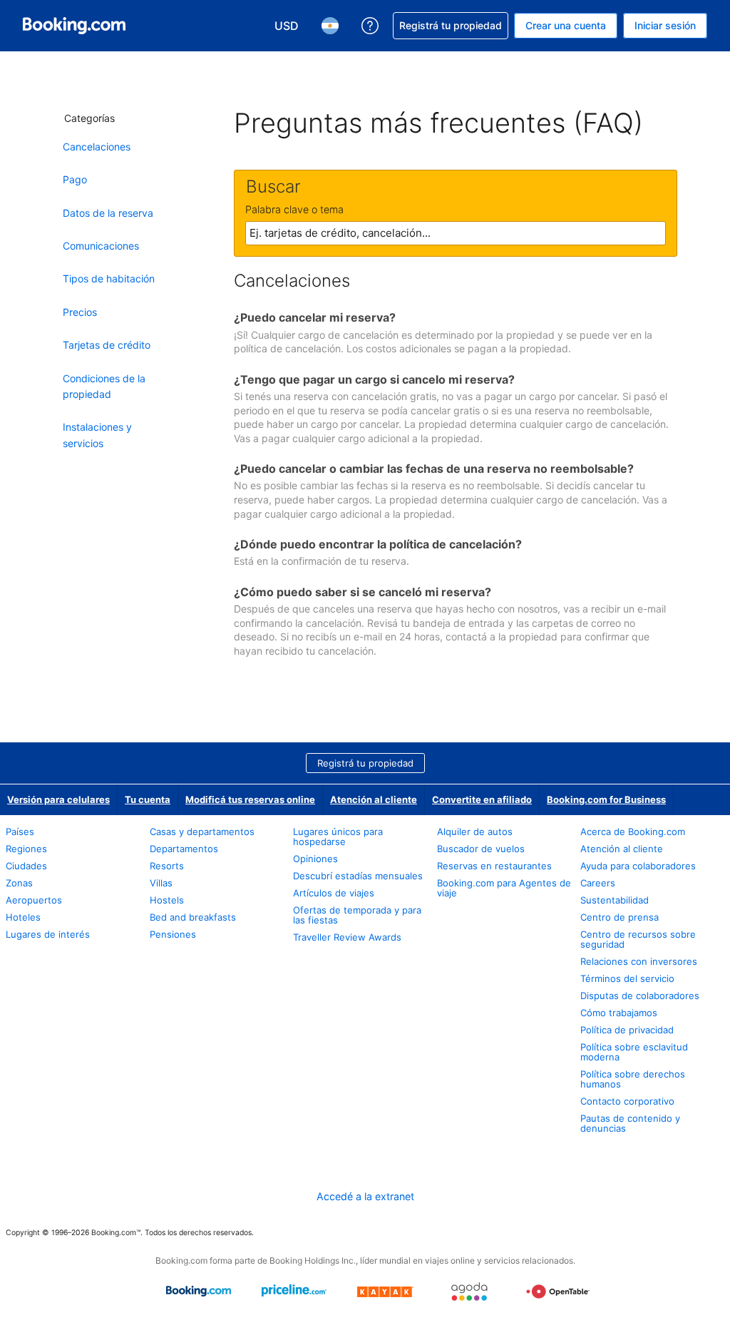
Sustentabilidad (614, 900)
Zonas (19, 883)
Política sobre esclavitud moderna (634, 1052)
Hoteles (23, 917)
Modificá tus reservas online (250, 799)
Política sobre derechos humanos (632, 1079)
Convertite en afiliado (482, 799)
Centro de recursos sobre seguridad (638, 939)
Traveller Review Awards (347, 937)
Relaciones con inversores (638, 961)
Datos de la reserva (108, 213)
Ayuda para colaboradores (638, 865)
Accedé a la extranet (365, 1196)
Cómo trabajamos (618, 1012)
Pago (75, 179)
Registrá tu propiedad (365, 763)
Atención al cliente (373, 799)
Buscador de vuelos (481, 848)
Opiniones (315, 858)
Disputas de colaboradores (639, 995)
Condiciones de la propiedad (104, 386)
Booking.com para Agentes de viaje (504, 888)
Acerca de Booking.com (632, 831)
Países (20, 831)
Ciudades (26, 865)
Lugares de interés (48, 934)
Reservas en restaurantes (494, 865)
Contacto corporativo (627, 1101)
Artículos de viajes (333, 893)
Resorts (167, 865)
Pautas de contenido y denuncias (630, 1123)
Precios (80, 312)
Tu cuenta (147, 799)
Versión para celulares (58, 799)
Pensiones (173, 934)
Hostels (167, 900)
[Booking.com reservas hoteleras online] (74, 25)
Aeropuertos (34, 900)
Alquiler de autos (475, 831)
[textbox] (455, 233)
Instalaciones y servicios (97, 435)
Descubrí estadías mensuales (358, 875)
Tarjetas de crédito (106, 345)
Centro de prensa (619, 917)
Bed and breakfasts (193, 917)
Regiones (26, 848)
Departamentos (184, 848)
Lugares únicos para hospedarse (338, 836)
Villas (161, 883)
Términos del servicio (627, 978)
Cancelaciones (96, 146)
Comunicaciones (101, 246)
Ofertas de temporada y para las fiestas (357, 915)
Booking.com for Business (606, 799)
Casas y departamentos (202, 831)
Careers (597, 883)
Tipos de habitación (109, 278)
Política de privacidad (627, 1029)
